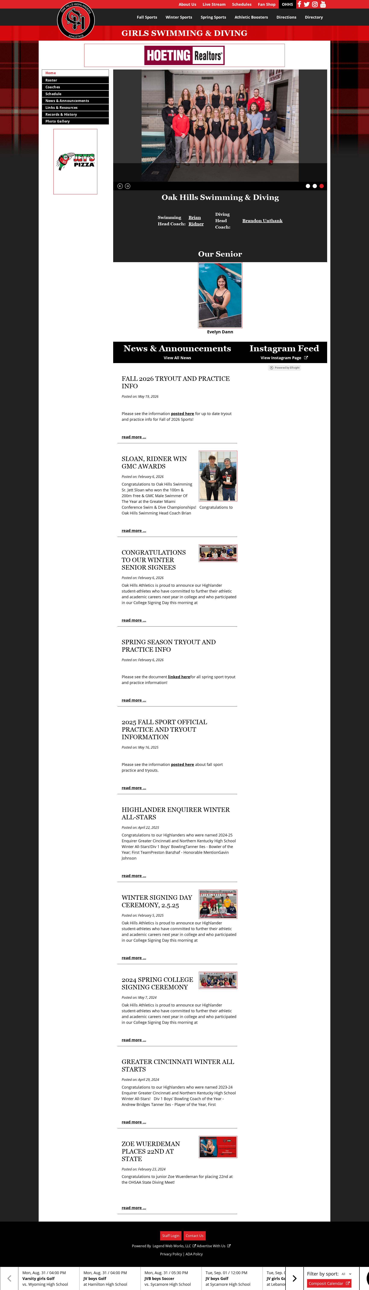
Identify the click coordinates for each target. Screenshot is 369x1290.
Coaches (52, 87)
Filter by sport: (323, 1274)
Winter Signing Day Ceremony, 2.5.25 (157, 901)
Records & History (61, 114)
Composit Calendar (326, 1283)
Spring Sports (213, 17)
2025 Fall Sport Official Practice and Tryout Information (164, 729)
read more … (134, 436)
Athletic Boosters (251, 17)
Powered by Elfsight (287, 367)
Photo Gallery (57, 121)
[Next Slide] (127, 186)
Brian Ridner (196, 220)
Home (50, 73)
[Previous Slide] (120, 186)
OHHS (287, 4)
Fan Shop (266, 4)
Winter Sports (179, 17)
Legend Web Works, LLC (172, 1246)
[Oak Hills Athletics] (76, 22)
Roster (51, 80)
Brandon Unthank (262, 220)
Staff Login (170, 1235)
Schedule (53, 94)
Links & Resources (61, 107)
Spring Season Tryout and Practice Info (169, 645)
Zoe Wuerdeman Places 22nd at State (151, 1151)
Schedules (242, 4)
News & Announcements (67, 100)
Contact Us (195, 1235)
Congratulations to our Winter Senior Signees (154, 560)
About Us (187, 4)
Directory (314, 17)
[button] (294, 1278)
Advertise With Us (211, 1246)
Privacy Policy (171, 1254)
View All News (177, 357)
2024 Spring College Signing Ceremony (157, 983)
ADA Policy (194, 1254)
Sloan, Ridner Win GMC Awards (154, 462)
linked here (179, 676)
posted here (182, 413)
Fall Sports (147, 17)
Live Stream (214, 4)
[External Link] (220, 295)
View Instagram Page (281, 357)
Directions (286, 17)
